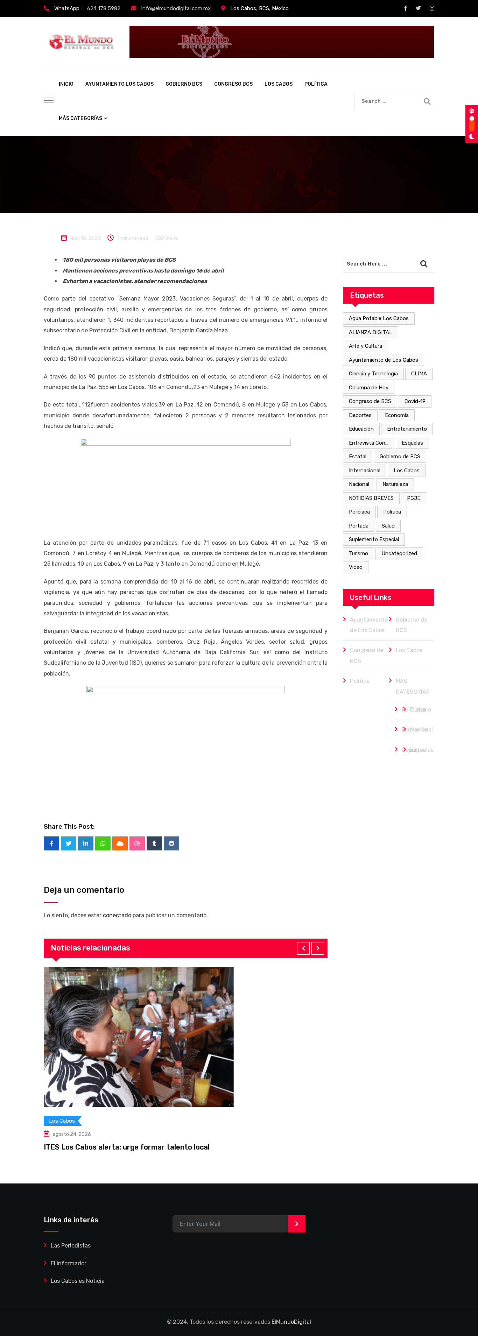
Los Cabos (407, 470)
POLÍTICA (316, 84)
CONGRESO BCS (233, 84)
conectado (117, 915)
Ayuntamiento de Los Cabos (383, 360)
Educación (361, 429)
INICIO (66, 84)
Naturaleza (395, 484)
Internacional (364, 470)
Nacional (359, 484)
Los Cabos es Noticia (78, 1281)
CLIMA (419, 373)
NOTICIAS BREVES (371, 498)
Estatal (357, 456)
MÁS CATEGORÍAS (80, 118)
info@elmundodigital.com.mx (176, 8)
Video (356, 567)
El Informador (68, 1263)
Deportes (360, 415)
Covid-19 (415, 401)
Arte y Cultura (365, 346)
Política (392, 512)
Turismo (358, 553)
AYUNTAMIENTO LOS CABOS (119, 84)
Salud (388, 526)
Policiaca (359, 512)
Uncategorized (399, 553)
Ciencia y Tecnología (373, 373)
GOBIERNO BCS (184, 84)
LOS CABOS (279, 84)
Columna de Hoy (368, 387)
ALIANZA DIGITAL (370, 332)
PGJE (413, 498)
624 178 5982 (103, 8)
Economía (397, 415)
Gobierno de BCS (400, 456)
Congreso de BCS (370, 401)
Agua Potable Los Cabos (379, 318)
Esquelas (412, 443)
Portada (358, 526)
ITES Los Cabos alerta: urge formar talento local (127, 1147)
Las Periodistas (71, 1245)
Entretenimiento (407, 429)
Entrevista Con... (368, 443)
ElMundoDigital (291, 1322)
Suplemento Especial (374, 539)
